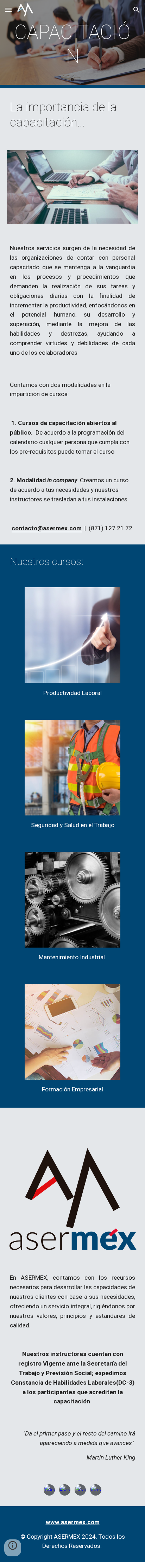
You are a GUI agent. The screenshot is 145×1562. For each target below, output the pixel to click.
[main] (72, 44)
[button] (8, 9)
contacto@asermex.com (47, 528)
